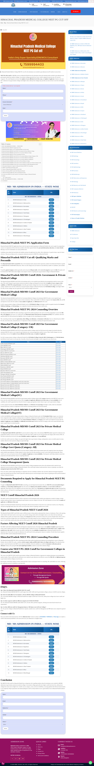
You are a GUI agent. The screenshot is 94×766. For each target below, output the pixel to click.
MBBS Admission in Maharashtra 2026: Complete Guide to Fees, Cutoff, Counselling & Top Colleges (80, 52)
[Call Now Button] (3, 763)
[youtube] (22, 758)
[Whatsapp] (90, 762)
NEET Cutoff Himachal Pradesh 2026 (10, 167)
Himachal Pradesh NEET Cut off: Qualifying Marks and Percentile (15, 149)
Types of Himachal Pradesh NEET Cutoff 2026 (12, 169)
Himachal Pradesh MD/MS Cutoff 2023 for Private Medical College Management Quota (20, 164)
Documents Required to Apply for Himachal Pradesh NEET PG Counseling (18, 166)
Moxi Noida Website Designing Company (73, 764)
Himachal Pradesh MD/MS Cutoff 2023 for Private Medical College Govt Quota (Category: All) (22, 162)
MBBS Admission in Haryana (78, 67)
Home (14, 11)
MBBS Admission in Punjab (77, 103)
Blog (59, 11)
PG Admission (74, 234)
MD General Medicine (76, 152)
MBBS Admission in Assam (77, 96)
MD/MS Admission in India (83, 1)
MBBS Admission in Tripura (77, 85)
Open (51, 200)
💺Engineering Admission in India (70, 1)
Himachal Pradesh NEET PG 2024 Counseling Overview (13, 154)
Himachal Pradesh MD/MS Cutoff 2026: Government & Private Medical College (18, 151)
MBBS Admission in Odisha (77, 92)
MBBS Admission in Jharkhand (78, 114)
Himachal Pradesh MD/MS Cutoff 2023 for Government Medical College (16, 152)
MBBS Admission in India (77, 121)
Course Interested (7, 102)
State (4, 108)
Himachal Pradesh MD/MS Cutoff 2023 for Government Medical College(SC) (17, 157)
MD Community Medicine (77, 189)
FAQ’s (4, 175)
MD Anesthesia (74, 163)
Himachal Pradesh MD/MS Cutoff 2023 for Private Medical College (16, 161)
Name (4, 88)
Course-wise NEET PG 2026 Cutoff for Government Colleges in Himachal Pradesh (19, 174)
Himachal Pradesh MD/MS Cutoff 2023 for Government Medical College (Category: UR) (20, 156)
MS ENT (73, 207)
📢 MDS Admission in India (44, 1)
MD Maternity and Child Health (78, 185)
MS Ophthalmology (75, 167)
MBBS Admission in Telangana (78, 125)
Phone (5, 95)
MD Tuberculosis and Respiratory (79, 178)
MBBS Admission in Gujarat (77, 110)
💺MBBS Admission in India (7, 1)
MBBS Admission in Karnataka (78, 63)
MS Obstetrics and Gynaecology (78, 210)
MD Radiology (74, 156)
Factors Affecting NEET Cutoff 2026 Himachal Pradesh (14, 170)
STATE (5, 714)
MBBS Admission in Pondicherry (78, 143)
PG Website (75, 11)
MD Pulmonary (74, 192)
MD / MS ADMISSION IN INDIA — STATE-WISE (12, 146)
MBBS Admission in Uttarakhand (79, 99)
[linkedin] (19, 758)
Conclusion (5, 180)
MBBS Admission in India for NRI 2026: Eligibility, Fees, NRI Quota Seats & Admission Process (80, 45)
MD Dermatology (75, 159)
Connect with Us (8, 177)
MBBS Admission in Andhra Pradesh (79, 129)
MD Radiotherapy (75, 174)
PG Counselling (45, 11)
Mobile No (6, 708)
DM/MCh (53, 11)
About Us (64, 11)
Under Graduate (22, 11)
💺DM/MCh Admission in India (57, 1)
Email (4, 701)
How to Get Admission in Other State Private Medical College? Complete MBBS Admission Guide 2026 (81, 38)
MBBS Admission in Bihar (77, 136)
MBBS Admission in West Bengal (79, 132)
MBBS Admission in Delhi (77, 107)
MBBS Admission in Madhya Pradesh (79, 74)
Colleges (73, 241)
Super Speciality (75, 238)
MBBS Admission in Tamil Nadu (78, 140)
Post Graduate (34, 11)
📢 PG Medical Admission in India (20, 1)
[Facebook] (12, 758)
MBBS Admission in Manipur (78, 81)
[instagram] (15, 758)
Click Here (58, 343)
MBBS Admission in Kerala (77, 88)
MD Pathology (74, 181)
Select (5, 721)
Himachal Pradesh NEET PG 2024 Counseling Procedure (14, 172)
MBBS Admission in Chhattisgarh (79, 118)
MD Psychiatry (74, 170)
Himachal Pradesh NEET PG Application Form (11, 147)
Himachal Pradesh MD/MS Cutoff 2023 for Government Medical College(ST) (17, 159)
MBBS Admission (75, 230)
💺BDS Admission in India (33, 1)
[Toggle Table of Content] (39, 144)
